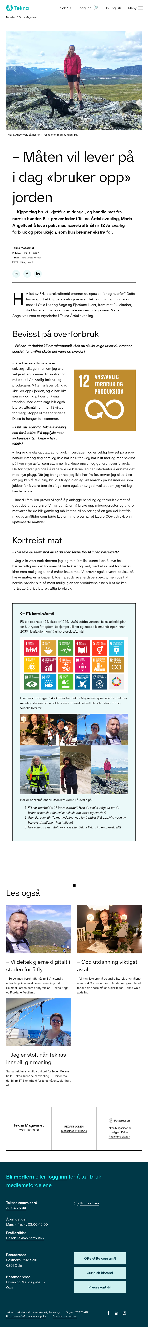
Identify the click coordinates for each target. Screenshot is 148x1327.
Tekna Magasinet (28, 17)
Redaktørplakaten (119, 1136)
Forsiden (10, 17)
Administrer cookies (65, 1316)
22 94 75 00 (16, 1208)
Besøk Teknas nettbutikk (25, 1238)
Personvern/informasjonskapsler (26, 1316)
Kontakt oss (89, 1203)
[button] (65, 8)
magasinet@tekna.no (74, 1130)
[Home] (17, 8)
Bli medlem (20, 1176)
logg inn (57, 1176)
